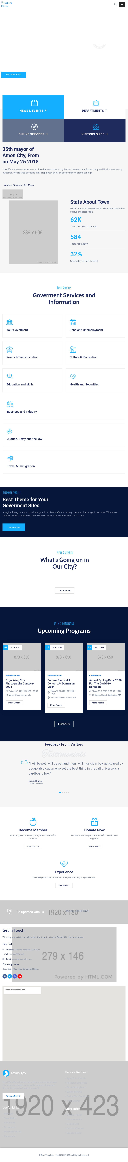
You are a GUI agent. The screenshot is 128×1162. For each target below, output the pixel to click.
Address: (23, 949)
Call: (14, 954)
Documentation (74, 1119)
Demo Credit (73, 1124)
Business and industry (22, 411)
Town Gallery (10, 1118)
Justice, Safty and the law (24, 439)
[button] (99, 54)
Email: (19, 959)
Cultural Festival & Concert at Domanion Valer (61, 683)
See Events (64, 885)
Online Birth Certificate (78, 1096)
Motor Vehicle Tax (12, 1131)
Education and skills (20, 384)
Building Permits (74, 1092)
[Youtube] (20, 976)
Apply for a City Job (76, 1078)
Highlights (9, 1113)
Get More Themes (75, 1128)
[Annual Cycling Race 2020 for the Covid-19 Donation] (106, 657)
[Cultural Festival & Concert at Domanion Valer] (64, 657)
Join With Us (33, 846)
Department (10, 1127)
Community (9, 1136)
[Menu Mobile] (122, 4)
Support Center (74, 1133)
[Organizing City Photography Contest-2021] (22, 657)
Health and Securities (84, 384)
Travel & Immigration (21, 466)
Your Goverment (17, 330)
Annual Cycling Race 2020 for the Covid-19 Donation (105, 683)
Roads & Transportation (22, 357)
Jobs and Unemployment (86, 330)
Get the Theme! (74, 1115)
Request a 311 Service (77, 1083)
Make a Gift (94, 846)
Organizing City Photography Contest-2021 (20, 683)
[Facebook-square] (4, 976)
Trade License (73, 1101)
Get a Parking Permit (76, 1087)
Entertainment (13, 675)
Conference (95, 675)
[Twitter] (10, 976)
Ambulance (9, 1122)
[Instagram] (14, 976)
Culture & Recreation (83, 357)
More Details (14, 703)
